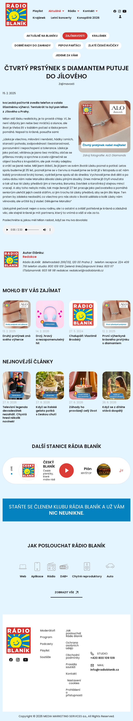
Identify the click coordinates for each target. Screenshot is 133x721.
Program (46, 637)
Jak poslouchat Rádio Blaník (74, 633)
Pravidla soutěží (71, 665)
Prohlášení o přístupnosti (74, 692)
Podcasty (46, 644)
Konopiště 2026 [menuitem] (88, 18)
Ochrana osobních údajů (72, 645)
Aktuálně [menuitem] (54, 11)
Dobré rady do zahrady (33, 45)
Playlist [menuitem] (38, 11)
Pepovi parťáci (69, 45)
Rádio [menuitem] (72, 11)
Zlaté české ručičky (103, 45)
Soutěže (45, 657)
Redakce (30, 256)
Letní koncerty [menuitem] (61, 18)
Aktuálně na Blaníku (42, 36)
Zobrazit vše (64, 592)
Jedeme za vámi (66, 55)
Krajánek (99, 36)
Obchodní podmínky (73, 656)
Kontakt (71, 674)
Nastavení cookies (74, 682)
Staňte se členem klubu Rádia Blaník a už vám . (66, 509)
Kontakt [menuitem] (88, 11)
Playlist (45, 650)
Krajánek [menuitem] (39, 18)
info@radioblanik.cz (104, 670)
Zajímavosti (75, 36)
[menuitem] (120, 16)
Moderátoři (47, 631)
